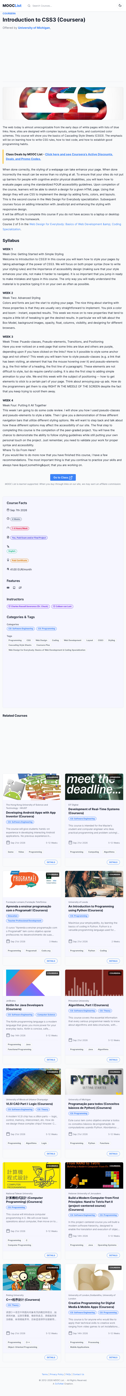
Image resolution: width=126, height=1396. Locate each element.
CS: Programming (46, 628)
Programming (15, 640)
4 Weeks (16, 519)
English (12, 551)
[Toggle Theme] (120, 5)
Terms (45, 1374)
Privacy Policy (57, 1374)
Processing (93, 1342)
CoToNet (59, 1384)
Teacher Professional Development (24, 920)
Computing (93, 852)
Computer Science (46, 1014)
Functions (104, 1143)
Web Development (72, 640)
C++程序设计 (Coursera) (23, 1299)
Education (12, 916)
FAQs (68, 1374)
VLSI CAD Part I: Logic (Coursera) (29, 1104)
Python (91, 950)
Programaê (31, 950)
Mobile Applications (79, 1347)
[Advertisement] (63, 53)
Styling (111, 640)
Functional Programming (19, 1049)
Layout (89, 640)
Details (51, 862)
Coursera (9, 13)
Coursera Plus (43, 645)
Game (10, 852)
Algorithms (109, 852)
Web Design (41, 640)
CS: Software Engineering (21, 628)
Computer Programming (19, 1245)
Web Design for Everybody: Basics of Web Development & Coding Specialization (47, 650)
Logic (44, 1143)
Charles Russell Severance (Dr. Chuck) (29, 606)
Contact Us (78, 1374)
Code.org (46, 950)
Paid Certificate (19, 560)
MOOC (12, 5)
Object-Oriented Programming (22, 1347)
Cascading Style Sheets (20, 645)
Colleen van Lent (64, 606)
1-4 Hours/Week (20, 528)
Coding (55, 640)
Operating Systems (107, 1245)
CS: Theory (105, 1010)
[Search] (29, 6)
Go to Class (61, 477)
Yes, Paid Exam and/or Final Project (29, 537)
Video (21, 852)
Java (28, 1044)
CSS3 (100, 640)
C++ (28, 1342)
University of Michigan (34, 27)
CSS (29, 640)
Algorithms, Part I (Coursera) (88, 1005)
